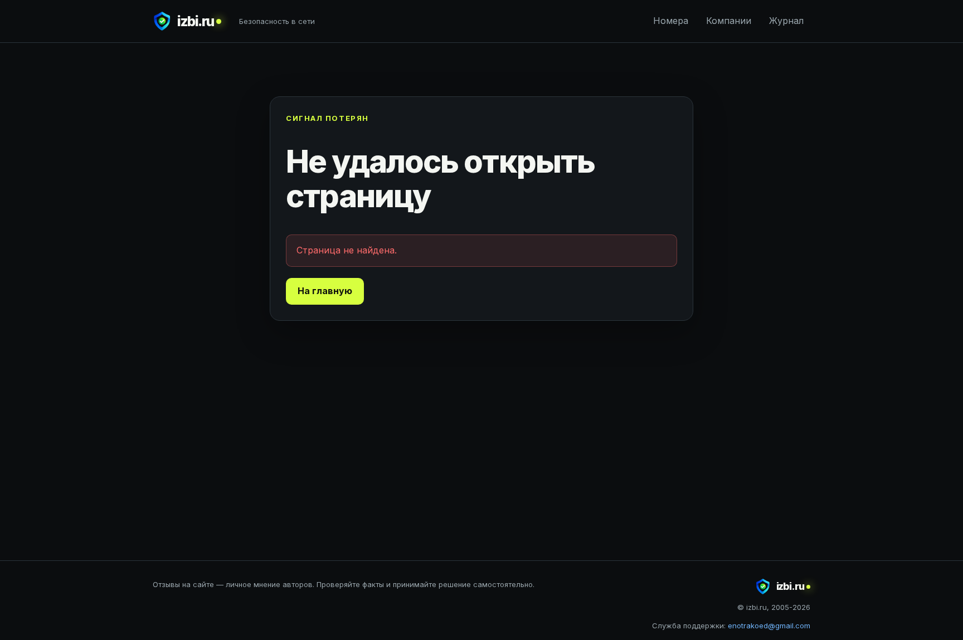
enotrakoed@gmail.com (769, 625)
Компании (728, 20)
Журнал (786, 20)
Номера (670, 20)
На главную (325, 290)
